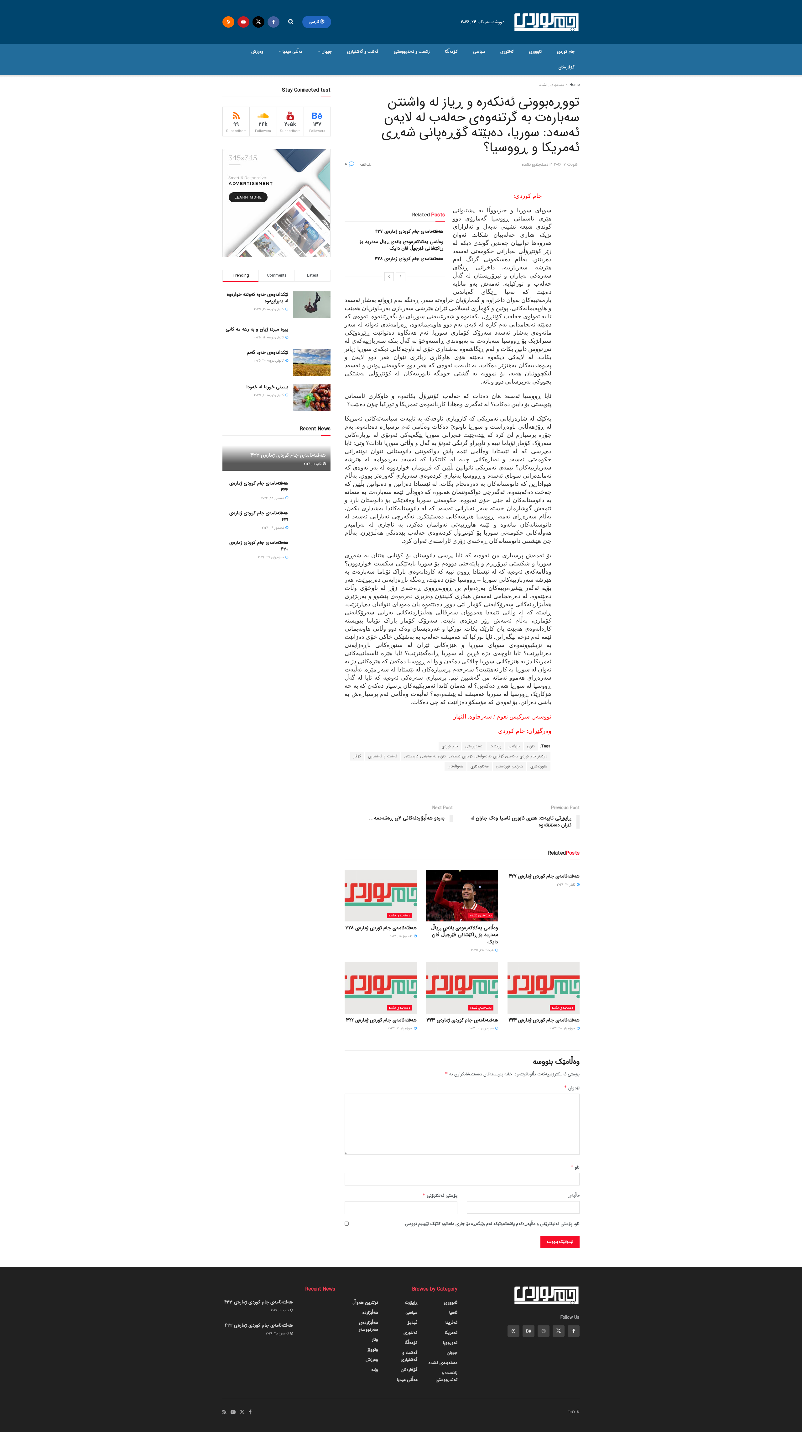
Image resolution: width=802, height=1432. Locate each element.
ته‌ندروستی (473, 746)
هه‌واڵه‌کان (455, 766)
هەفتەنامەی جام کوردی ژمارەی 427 (409, 231)
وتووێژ (372, 1349)
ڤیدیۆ (413, 1322)
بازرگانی (514, 746)
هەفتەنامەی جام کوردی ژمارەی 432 (258, 487)
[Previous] (400, 276)
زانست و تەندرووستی (412, 51)
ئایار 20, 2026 (566, 885)
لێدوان (572, 1088)
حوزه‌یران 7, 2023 (400, 1028)
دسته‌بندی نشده (551, 85)
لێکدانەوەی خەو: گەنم (267, 352)
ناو (575, 1167)
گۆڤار (357, 756)
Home (575, 85)
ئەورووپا (450, 1342)
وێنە (374, 1369)
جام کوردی (566, 51)
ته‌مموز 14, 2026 (273, 528)
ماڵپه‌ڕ (574, 1195)
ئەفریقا (451, 1322)
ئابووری (535, 51)
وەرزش (257, 51)
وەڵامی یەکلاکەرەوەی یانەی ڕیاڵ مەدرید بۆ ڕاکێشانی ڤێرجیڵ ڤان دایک (401, 245)
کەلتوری (507, 51)
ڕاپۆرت (411, 1302)
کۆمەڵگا (451, 51)
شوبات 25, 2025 (483, 950)
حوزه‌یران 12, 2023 (482, 1028)
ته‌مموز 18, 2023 (401, 936)
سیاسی (479, 51)
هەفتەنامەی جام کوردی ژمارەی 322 (381, 1020)
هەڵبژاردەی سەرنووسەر (368, 1326)
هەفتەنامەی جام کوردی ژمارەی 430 (258, 546)
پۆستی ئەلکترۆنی (439, 1195)
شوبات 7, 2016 (566, 164)
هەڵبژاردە (370, 1312)
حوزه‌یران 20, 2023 (563, 1028)
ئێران (531, 746)
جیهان (327, 51)
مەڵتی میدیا (293, 51)
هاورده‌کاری (538, 766)
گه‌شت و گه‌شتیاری (362, 51)
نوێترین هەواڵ (365, 1302)
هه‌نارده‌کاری (480, 766)
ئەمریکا (451, 1332)
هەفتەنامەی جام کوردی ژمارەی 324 (544, 1020)
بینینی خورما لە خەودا (267, 387)
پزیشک (495, 746)
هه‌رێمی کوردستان (509, 766)
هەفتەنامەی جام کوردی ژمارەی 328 (409, 259)
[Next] (389, 276)
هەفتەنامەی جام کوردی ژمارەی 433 (288, 455)
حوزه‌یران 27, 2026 (271, 557)
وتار (375, 1339)
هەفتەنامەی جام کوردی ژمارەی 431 (258, 516)
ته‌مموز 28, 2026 (273, 498)
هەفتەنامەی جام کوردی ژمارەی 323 (462, 1020)
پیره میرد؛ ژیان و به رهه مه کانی (257, 329)
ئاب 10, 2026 (313, 464)
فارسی (314, 22)
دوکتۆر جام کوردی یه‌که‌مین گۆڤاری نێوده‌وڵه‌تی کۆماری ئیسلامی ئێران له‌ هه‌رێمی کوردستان (475, 756)
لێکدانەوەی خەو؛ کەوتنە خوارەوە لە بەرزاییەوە (257, 298)
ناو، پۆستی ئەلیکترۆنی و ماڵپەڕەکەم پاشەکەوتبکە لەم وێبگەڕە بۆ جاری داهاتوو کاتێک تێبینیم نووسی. (492, 1223)
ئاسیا (453, 1312)
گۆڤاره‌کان (567, 67)
